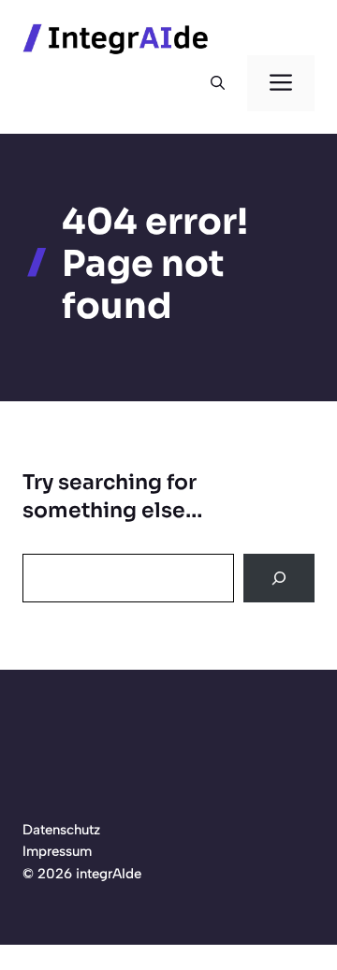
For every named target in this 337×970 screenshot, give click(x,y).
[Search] (279, 578)
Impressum (57, 851)
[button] (217, 83)
